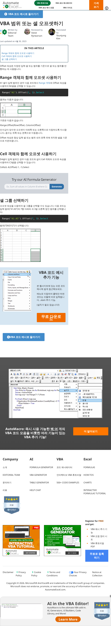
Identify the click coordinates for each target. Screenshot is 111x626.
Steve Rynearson (36, 34)
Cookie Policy (36, 574)
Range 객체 (44, 82)
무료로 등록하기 (97, 555)
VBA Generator (38, 474)
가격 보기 (96, 5)
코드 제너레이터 (64, 467)
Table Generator (39, 482)
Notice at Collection (97, 574)
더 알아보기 (90, 431)
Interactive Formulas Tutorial (95, 492)
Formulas (89, 467)
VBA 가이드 (67, 7)
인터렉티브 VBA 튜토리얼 (69, 474)
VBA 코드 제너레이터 (64, 3)
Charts (88, 482)
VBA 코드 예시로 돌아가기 (23, 14)
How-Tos (89, 474)
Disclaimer (8, 572)
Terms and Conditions (53, 574)
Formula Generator (41, 467)
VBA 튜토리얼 (42, 3)
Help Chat (35, 490)
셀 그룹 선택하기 (9, 59)
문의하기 (7, 482)
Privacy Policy (21, 574)
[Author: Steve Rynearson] (27, 32)
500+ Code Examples (68, 482)
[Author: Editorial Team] (3, 32)
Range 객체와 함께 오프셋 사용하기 (18, 53)
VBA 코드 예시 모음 (46, 7)
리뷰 (5, 490)
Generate (57, 186)
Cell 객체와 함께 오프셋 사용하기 (17, 56)
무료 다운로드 (51, 317)
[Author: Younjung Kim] (51, 32)
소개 (5, 467)
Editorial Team (12, 34)
